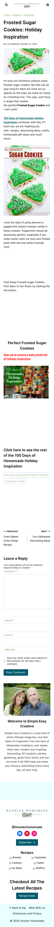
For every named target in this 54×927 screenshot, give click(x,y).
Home (7, 15)
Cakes (40, 862)
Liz (8, 44)
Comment (10, 571)
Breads (17, 857)
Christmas (28, 15)
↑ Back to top (17, 907)
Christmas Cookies (14, 481)
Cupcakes (40, 857)
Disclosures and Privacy (27, 913)
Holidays (16, 15)
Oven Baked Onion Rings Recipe (11, 538)
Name (9, 620)
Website (10, 649)
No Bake (17, 868)
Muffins (40, 868)
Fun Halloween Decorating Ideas (40, 536)
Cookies (17, 862)
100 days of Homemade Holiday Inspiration (26, 475)
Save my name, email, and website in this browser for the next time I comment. (27, 661)
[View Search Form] (6, 5)
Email (9, 634)
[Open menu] (47, 5)
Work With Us (37, 907)
